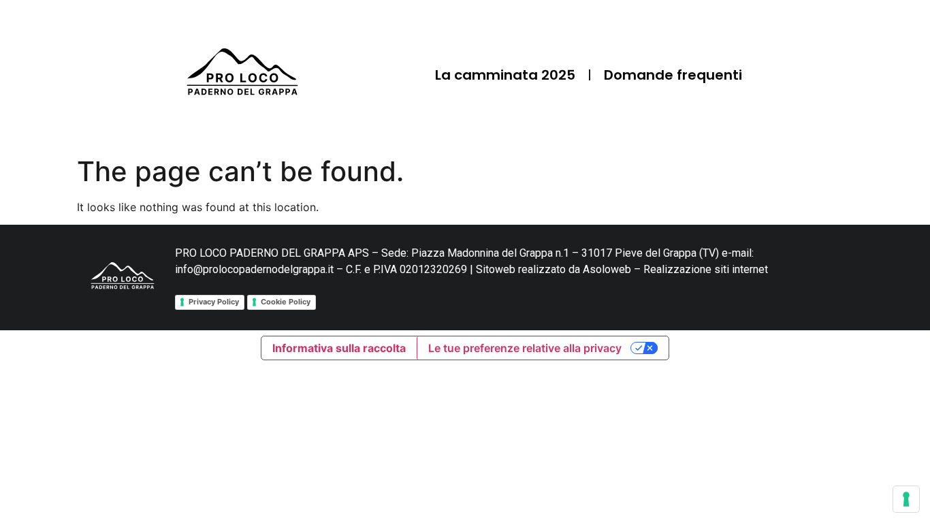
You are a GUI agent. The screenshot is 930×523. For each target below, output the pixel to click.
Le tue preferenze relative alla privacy (525, 348)
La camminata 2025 (505, 74)
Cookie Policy (285, 301)
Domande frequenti (673, 74)
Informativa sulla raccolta (339, 348)
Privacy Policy (214, 301)
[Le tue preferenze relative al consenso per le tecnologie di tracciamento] (906, 499)
